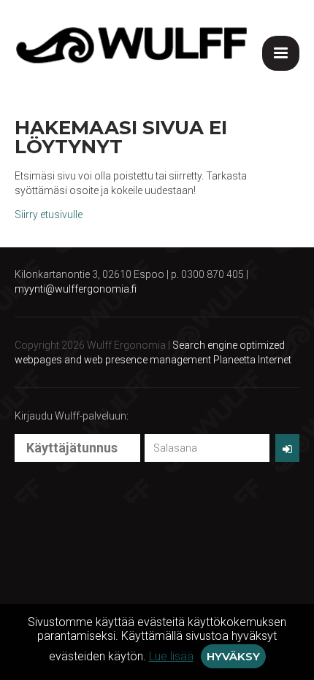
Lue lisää (171, 656)
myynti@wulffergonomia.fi (76, 289)
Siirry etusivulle (49, 214)
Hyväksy (233, 656)
